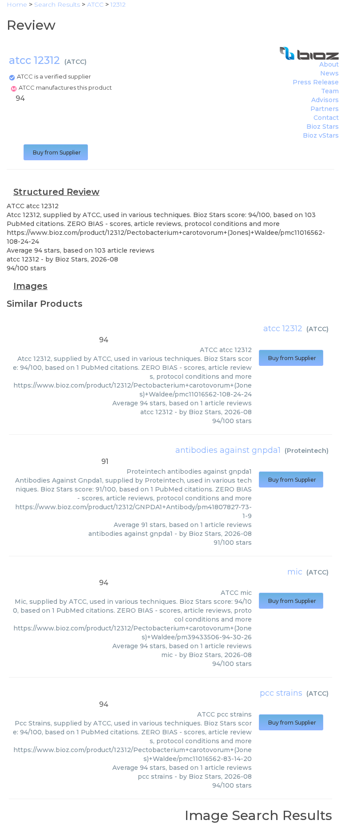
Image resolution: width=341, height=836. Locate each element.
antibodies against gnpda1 (228, 450)
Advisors (325, 100)
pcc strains (281, 693)
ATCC (75, 62)
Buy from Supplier (56, 152)
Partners (324, 109)
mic (294, 572)
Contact (326, 118)
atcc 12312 (282, 328)
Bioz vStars (321, 135)
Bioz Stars (322, 127)
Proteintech (306, 451)
